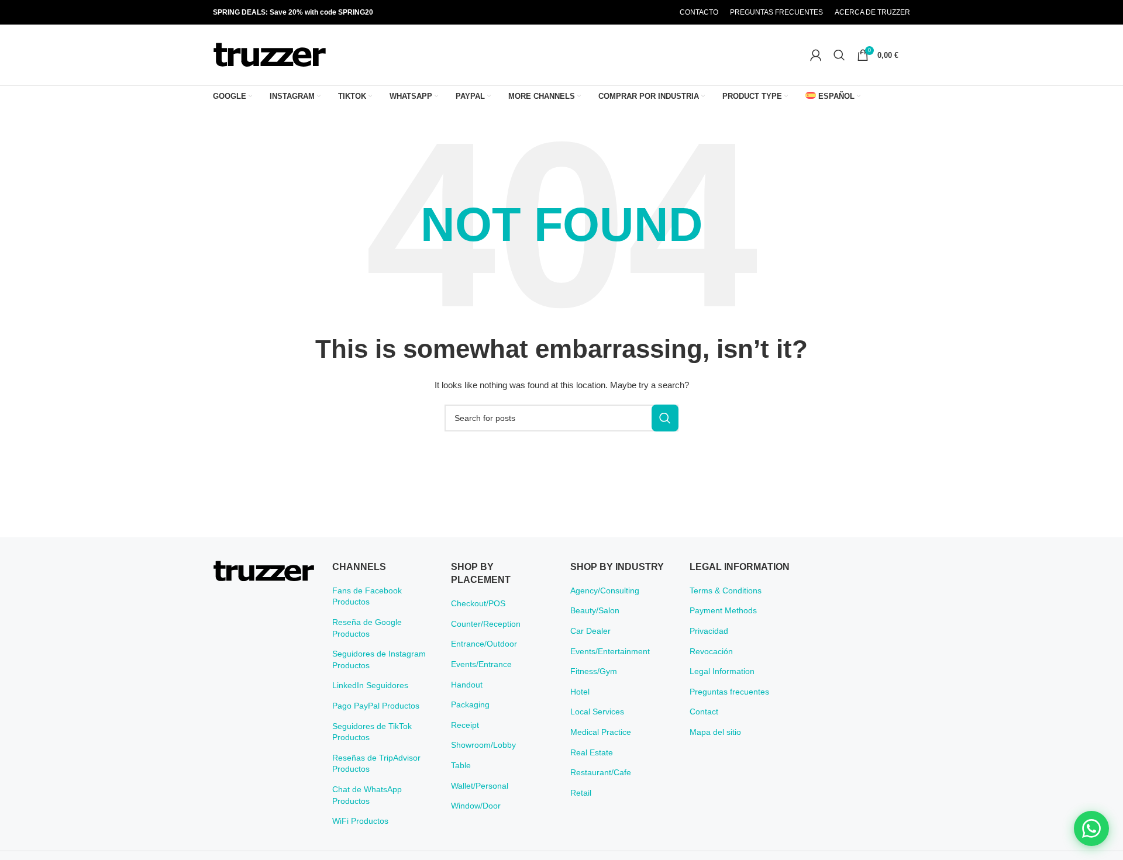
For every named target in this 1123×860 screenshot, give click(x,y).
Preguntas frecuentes (729, 691)
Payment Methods (723, 610)
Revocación (711, 651)
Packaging (470, 704)
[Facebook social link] (601, 12)
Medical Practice (600, 732)
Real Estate (591, 752)
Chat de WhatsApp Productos (367, 795)
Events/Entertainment (610, 651)
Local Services (597, 711)
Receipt (465, 725)
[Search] (839, 55)
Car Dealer (590, 630)
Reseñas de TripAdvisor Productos (376, 763)
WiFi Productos (360, 821)
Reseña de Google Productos (367, 627)
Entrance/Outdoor (484, 643)
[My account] (816, 55)
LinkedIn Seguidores (370, 685)
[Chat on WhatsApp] (1091, 828)
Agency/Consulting (604, 590)
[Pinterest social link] (631, 12)
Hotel (580, 691)
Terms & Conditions (726, 590)
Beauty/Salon (594, 610)
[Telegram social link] (660, 12)
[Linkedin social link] (646, 12)
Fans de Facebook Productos (367, 596)
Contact (704, 711)
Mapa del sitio (715, 732)
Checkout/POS (478, 603)
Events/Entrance (481, 664)
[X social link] (615, 12)
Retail (580, 792)
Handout (467, 684)
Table (461, 765)
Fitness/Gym (593, 671)
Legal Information (722, 671)
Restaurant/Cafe (600, 772)
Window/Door (476, 805)
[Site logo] (269, 54)
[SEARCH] (665, 418)
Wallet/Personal (479, 785)
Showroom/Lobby (483, 745)
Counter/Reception (486, 623)
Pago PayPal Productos (375, 705)
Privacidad (709, 630)
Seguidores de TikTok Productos (372, 731)
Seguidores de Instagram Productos (379, 659)
